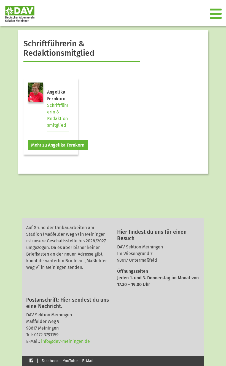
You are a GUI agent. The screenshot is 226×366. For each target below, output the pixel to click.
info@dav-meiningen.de (65, 341)
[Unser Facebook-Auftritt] (31, 360)
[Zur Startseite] (17, 14)
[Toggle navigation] (216, 14)
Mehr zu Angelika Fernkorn (57, 145)
